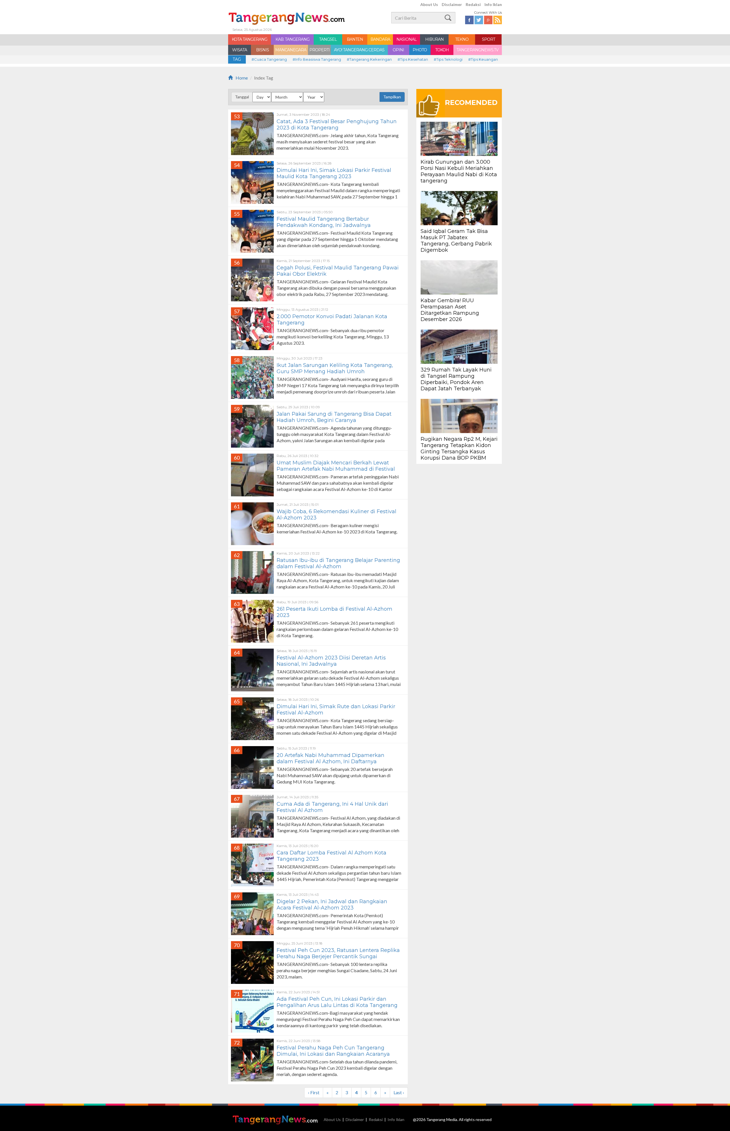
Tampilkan (392, 96)
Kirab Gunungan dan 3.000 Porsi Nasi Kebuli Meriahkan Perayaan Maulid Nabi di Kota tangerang (459, 171)
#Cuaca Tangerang (269, 59)
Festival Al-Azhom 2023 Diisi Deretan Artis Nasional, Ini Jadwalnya (331, 661)
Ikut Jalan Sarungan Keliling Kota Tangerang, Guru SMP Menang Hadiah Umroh (335, 368)
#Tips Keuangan (483, 59)
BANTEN (355, 39)
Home (242, 77)
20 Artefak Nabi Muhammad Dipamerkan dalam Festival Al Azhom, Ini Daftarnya (330, 758)
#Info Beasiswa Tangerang (317, 59)
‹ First (313, 1092)
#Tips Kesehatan (413, 59)
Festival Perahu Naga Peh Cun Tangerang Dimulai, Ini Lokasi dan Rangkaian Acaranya (333, 1051)
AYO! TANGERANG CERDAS (359, 49)
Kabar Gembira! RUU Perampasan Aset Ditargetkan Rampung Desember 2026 (450, 309)
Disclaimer (452, 4)
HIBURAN (434, 39)
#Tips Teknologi (448, 59)
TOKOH (442, 49)
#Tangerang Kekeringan (369, 59)
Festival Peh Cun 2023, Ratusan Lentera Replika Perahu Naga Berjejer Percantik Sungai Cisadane (338, 956)
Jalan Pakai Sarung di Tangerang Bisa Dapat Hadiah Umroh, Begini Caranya (334, 417)
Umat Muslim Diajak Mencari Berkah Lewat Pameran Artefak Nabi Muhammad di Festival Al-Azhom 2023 (336, 469)
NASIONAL (406, 39)
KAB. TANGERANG (292, 39)
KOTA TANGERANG (249, 39)
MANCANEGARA (290, 49)
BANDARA (380, 39)
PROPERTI (319, 49)
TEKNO (462, 39)
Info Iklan (493, 4)
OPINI (398, 49)
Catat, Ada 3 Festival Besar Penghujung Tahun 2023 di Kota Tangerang (337, 124)
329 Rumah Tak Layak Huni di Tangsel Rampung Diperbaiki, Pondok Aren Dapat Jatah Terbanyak (456, 379)
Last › (399, 1092)
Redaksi (473, 4)
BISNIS (262, 49)
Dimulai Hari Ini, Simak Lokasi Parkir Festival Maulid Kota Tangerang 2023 (334, 173)
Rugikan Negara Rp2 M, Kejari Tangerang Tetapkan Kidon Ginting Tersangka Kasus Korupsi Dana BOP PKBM (459, 448)
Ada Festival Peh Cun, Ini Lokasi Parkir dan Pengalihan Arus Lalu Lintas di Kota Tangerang (337, 1002)
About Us (429, 4)
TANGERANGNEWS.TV (477, 49)
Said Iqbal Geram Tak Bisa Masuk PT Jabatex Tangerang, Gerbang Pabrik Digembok (456, 240)
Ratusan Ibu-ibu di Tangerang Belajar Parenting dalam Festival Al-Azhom (338, 563)
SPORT (488, 39)
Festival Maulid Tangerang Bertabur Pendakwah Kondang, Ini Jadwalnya (324, 222)
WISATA (239, 49)
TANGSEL (328, 39)
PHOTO (420, 49)
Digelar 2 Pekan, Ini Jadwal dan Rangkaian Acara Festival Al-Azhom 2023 (332, 904)
